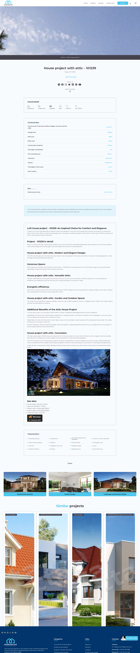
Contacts (123, 3)
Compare (134, 3)
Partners (87, 647)
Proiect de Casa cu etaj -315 (36, 412)
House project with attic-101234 (37, 404)
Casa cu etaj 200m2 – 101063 (36, 406)
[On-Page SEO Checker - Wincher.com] (34, 421)
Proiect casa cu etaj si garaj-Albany (38, 410)
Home (86, 3)
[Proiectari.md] (8, 5)
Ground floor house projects (62, 644)
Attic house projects (73, 57)
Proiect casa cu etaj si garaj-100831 (38, 408)
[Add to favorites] (70, 92)
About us (88, 644)
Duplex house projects (61, 647)
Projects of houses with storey (63, 650)
